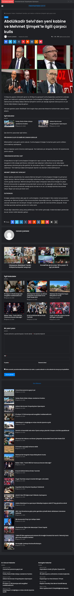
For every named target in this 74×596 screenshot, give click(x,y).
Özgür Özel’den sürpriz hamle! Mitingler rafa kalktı (60, 316)
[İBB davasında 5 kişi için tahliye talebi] (9, 521)
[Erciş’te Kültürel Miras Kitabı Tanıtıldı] (37, 308)
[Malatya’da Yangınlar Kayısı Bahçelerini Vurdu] (60, 286)
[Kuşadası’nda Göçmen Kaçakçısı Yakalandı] (9, 489)
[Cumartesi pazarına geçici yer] (9, 392)
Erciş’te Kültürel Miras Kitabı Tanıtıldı (36, 316)
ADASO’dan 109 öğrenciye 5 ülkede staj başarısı (31, 495)
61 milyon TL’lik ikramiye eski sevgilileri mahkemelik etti (13, 295)
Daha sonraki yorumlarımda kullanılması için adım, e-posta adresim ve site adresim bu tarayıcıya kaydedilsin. (37, 369)
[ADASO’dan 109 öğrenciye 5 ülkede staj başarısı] (9, 497)
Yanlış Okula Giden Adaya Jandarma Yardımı (30, 398)
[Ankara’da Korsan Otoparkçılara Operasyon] (43, 123)
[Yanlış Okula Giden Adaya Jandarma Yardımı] (9, 123)
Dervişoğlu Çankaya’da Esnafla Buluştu (28, 543)
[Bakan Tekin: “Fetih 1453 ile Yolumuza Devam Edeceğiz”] (14, 308)
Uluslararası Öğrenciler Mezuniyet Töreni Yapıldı (31, 527)
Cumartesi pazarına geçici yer (25, 390)
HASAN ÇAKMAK (12, 36)
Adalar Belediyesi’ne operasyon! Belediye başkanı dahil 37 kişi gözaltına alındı (41, 503)
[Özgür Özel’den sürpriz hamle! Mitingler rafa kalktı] (60, 308)
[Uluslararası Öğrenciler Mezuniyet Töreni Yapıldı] (9, 530)
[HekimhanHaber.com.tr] (37, 6)
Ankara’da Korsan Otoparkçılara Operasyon (27, 1)
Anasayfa (8, 13)
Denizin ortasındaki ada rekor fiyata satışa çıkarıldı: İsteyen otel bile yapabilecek (42, 430)
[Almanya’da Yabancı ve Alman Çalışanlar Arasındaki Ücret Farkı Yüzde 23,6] (37, 286)
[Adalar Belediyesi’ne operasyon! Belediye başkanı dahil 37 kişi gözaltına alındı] (9, 505)
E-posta (7, 362)
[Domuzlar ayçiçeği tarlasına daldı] (9, 449)
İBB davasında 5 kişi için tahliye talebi (27, 519)
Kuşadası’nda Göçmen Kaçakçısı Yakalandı (29, 487)
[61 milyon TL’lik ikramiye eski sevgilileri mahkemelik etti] (14, 286)
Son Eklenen (37, 383)
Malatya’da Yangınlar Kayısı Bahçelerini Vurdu (59, 295)
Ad (5, 355)
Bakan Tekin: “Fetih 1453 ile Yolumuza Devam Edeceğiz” (13, 316)
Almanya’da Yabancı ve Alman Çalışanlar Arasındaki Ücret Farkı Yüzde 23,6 (37, 295)
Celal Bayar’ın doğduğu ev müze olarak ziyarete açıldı (33, 422)
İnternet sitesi (42, 362)
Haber (13, 13)
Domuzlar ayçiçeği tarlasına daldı (26, 447)
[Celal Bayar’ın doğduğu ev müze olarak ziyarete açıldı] (9, 425)
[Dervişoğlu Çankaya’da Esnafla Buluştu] (9, 546)
